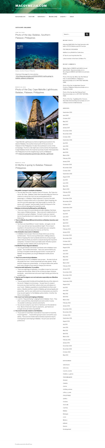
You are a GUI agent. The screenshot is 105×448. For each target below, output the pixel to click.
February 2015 (67, 192)
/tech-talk (31, 16)
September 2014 (67, 207)
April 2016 (65, 152)
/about (72, 16)
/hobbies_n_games (68, 374)
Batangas (65, 414)
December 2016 (67, 130)
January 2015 (66, 195)
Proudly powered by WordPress (23, 444)
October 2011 (66, 315)
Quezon (65, 426)
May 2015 (65, 186)
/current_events (67, 371)
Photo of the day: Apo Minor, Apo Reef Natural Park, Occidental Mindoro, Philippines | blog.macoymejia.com (75, 78)
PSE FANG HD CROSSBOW (70, 49)
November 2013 (67, 238)
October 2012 (66, 278)
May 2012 (65, 293)
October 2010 (67, 352)
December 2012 (67, 272)
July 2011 (65, 324)
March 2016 (66, 155)
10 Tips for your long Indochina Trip (72, 55)
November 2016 (67, 133)
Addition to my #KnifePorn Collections (73, 52)
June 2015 (65, 183)
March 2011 (66, 336)
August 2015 (66, 177)
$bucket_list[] (53, 16)
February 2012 (67, 303)
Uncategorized (67, 429)
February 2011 (66, 339)
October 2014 (66, 204)
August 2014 (66, 210)
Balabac (65, 411)
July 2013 (65, 250)
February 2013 (67, 266)
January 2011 (66, 342)
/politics (65, 398)
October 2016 (66, 137)
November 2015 (67, 167)
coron (64, 417)
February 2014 (67, 229)
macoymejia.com (31, 6)
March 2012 (66, 299)
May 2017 (65, 121)
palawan (65, 423)
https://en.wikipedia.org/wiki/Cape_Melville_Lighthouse (35, 154)
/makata (65, 383)
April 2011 (65, 333)
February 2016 (67, 158)
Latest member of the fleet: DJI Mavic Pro (74, 58)
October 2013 (66, 241)
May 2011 (65, 330)
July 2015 (65, 180)
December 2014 (67, 198)
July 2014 (65, 213)
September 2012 (67, 281)
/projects (63, 16)
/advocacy (66, 368)
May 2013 (65, 256)
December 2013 (67, 235)
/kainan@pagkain (67, 377)
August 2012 (66, 284)
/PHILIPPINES (67, 395)
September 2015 (67, 173)
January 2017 (66, 127)
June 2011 (65, 327)
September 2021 (67, 112)
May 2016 (65, 149)
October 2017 (66, 118)
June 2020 (66, 115)
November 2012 (67, 275)
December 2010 (67, 345)
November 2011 (67, 312)
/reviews (65, 401)
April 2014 (65, 223)
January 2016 (66, 161)
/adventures (41, 16)
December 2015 (67, 164)
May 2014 (65, 220)
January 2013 (66, 269)
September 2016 (67, 140)
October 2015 (66, 170)
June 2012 (65, 290)
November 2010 (67, 349)
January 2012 (66, 306)
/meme (65, 386)
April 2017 (65, 124)
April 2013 (65, 259)
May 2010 (65, 355)
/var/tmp (65, 407)
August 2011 (66, 321)
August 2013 (66, 247)
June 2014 (65, 216)
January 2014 (66, 232)
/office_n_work (67, 392)
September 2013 (67, 244)
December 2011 (67, 309)
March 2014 (66, 226)
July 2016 (65, 143)
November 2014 (67, 201)
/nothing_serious (67, 389)
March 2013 (66, 263)
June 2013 (65, 253)
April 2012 (65, 296)
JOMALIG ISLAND (68, 89)
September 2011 (67, 318)
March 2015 (66, 189)
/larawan (65, 380)
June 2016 (65, 146)
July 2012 (65, 287)
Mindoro (65, 420)
